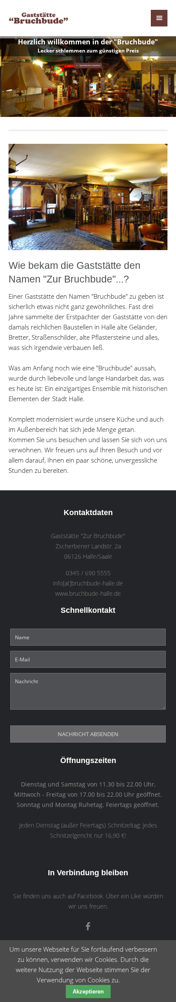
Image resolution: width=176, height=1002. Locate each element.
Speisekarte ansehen (89, 65)
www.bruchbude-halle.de (88, 593)
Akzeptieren (88, 991)
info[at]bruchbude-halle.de (88, 583)
